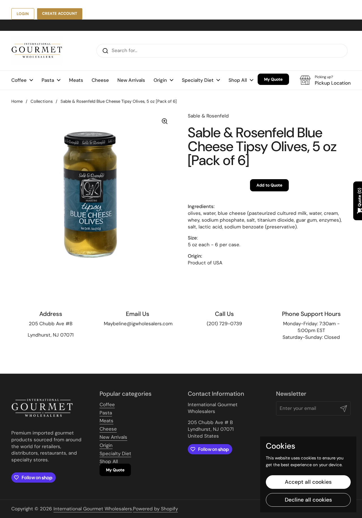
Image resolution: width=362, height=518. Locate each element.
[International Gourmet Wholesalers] (36, 51)
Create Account (59, 13)
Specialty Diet (115, 453)
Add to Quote (269, 185)
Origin (106, 445)
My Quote (115, 469)
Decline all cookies (308, 499)
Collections (42, 101)
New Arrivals (113, 437)
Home (17, 101)
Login (23, 13)
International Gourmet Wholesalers (92, 509)
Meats (106, 421)
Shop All (109, 461)
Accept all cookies (308, 481)
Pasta (106, 413)
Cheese (108, 429)
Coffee (107, 404)
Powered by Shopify (155, 509)
